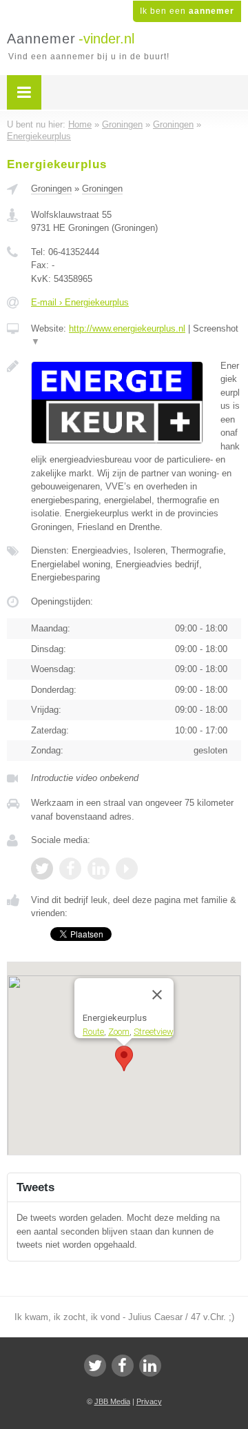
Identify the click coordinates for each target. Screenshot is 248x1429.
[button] (124, 1058)
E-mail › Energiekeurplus (80, 302)
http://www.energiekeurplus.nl (127, 328)
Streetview (154, 1031)
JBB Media (112, 1401)
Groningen (51, 188)
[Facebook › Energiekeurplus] (70, 869)
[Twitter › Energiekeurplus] (42, 869)
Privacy (149, 1401)
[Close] (157, 994)
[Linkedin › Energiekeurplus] (98, 869)
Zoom (119, 1031)
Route (93, 1031)
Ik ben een (187, 11)
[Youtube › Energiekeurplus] (127, 869)
